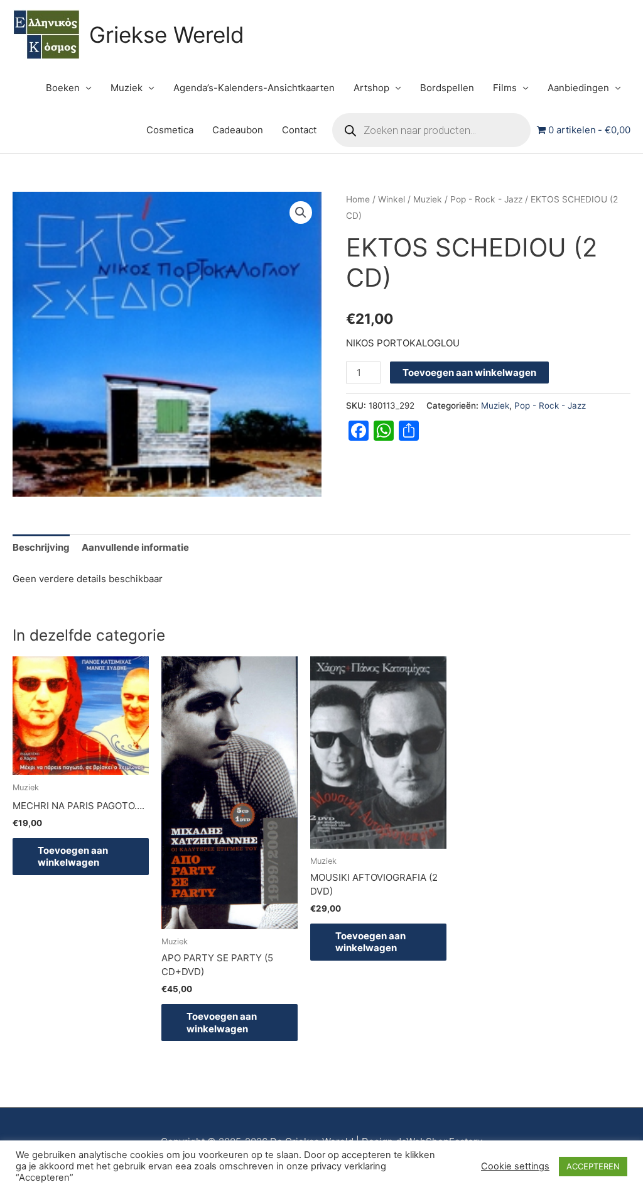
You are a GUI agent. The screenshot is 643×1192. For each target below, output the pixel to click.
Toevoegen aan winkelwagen (469, 372)
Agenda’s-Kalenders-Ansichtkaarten (254, 88)
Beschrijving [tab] (41, 547)
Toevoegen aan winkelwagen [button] (73, 856)
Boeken (63, 88)
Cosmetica (169, 130)
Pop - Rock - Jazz (486, 199)
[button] (300, 212)
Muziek (127, 88)
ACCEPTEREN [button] (593, 1166)
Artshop (371, 88)
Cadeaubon (237, 130)
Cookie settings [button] (515, 1166)
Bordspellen (447, 88)
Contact (299, 130)
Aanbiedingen (578, 88)
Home (358, 199)
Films (505, 88)
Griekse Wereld (166, 34)
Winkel (391, 199)
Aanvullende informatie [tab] (135, 547)
